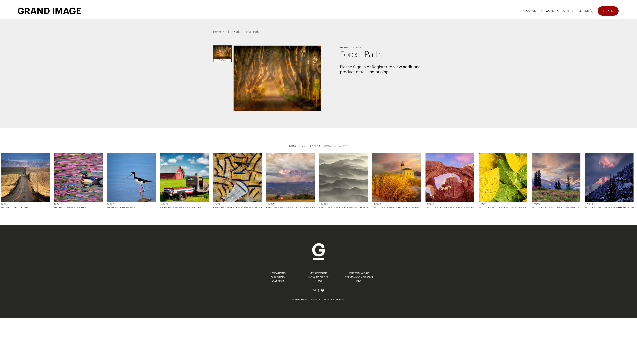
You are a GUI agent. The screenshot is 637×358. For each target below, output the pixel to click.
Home (217, 31)
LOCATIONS (278, 273)
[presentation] (216, 181)
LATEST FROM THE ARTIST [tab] (304, 146)
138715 (111, 204)
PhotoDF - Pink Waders (121, 208)
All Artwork (233, 31)
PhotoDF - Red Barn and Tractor (181, 208)
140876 (270, 204)
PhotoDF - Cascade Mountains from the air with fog (353, 208)
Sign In (608, 11)
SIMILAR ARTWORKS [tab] (336, 146)
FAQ (358, 281)
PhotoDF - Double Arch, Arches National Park (454, 208)
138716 (164, 204)
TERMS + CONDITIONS (359, 277)
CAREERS (278, 281)
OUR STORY (278, 277)
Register (379, 67)
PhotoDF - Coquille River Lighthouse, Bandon (401, 208)
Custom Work (359, 273)
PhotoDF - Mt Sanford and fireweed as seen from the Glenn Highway (575, 208)
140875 (589, 204)
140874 (429, 204)
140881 (483, 204)
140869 (323, 204)
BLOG (318, 281)
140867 (217, 204)
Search (584, 11)
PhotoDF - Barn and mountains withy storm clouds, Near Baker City (309, 208)
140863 (536, 204)
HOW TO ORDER (318, 277)
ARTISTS (568, 11)
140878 (376, 204)
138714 (58, 204)
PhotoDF (345, 48)
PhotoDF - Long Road (14, 208)
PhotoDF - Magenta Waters (71, 208)
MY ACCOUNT (318, 273)
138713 (5, 204)
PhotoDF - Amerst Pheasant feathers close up (243, 208)
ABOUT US (529, 11)
